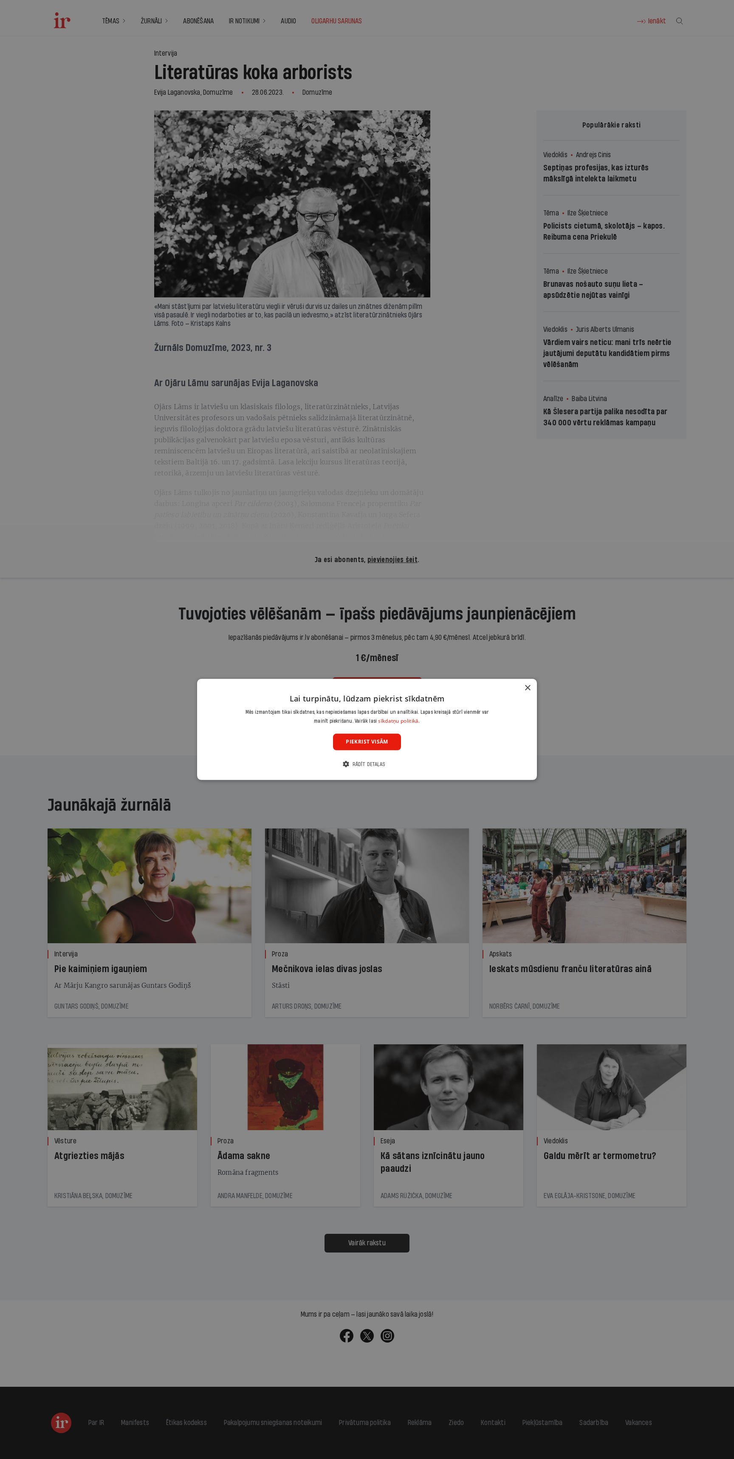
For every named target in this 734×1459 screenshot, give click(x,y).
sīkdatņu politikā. (399, 720)
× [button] (527, 688)
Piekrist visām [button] (367, 742)
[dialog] (367, 729)
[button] (367, 764)
